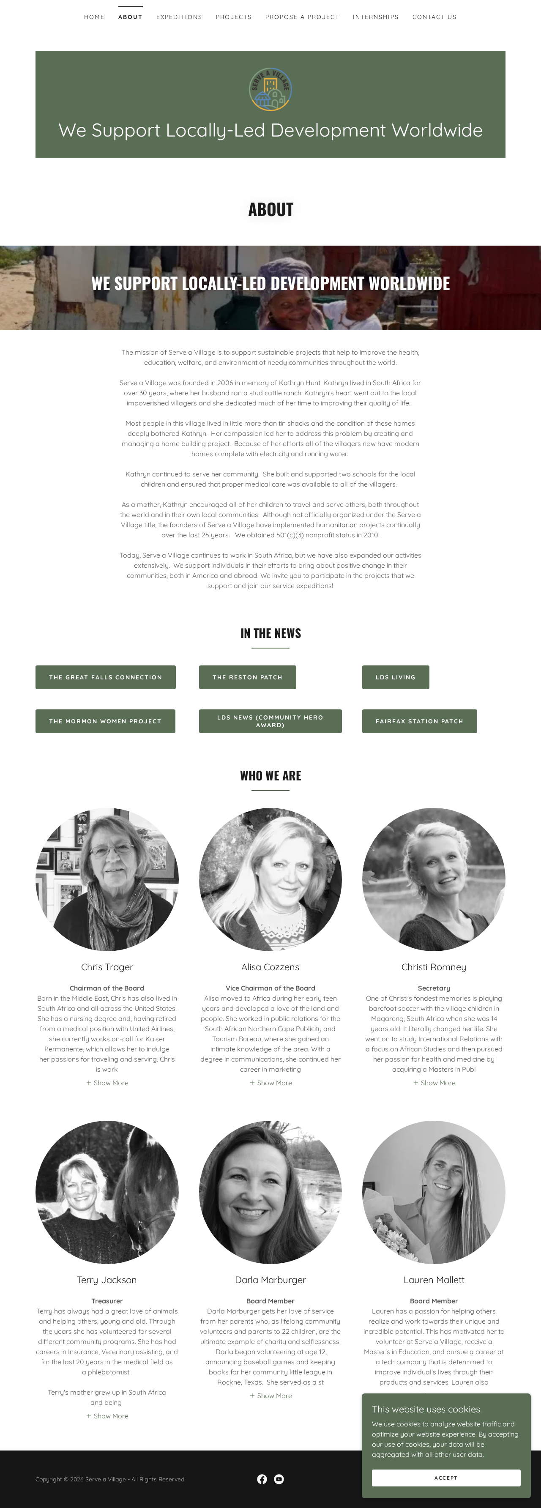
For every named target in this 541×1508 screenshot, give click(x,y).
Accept (446, 1478)
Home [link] (94, 17)
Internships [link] (376, 17)
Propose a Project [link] (302, 17)
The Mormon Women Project (105, 721)
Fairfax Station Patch (420, 721)
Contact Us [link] (435, 17)
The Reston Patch (248, 677)
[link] (270, 89)
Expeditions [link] (179, 17)
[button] (106, 1082)
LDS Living (396, 677)
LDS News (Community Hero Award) (270, 721)
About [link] (130, 17)
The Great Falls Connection (105, 677)
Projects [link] (234, 17)
